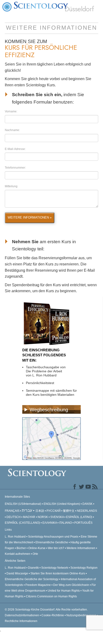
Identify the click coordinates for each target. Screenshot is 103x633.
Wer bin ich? (56, 548)
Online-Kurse (37, 548)
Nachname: (12, 130)
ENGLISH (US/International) (23, 504)
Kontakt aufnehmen (17, 554)
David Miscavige (17, 573)
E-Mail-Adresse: (15, 149)
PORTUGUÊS (83, 522)
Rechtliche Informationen (21, 621)
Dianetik (33, 567)
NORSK (43, 517)
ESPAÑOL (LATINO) (79, 517)
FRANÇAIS (12, 510)
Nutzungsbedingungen (81, 615)
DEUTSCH (13, 517)
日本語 (39, 510)
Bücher (21, 548)
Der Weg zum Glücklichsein (71, 585)
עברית (27, 510)
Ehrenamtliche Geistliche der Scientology (31, 579)
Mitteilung (11, 186)
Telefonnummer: (15, 167)
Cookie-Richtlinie (52, 615)
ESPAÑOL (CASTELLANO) (22, 522)
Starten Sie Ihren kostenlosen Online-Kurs (57, 573)
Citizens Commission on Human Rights (51, 596)
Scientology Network (54, 567)
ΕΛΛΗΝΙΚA (49, 522)
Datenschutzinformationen (22, 615)
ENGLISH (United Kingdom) (62, 504)
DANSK (87, 504)
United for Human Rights (64, 590)
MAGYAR (29, 517)
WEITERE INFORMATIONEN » (30, 217)
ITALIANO (65, 522)
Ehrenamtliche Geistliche (51, 542)
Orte (35, 554)
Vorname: (11, 111)
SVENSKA (57, 517)
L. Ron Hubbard (15, 536)
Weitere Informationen (81, 548)
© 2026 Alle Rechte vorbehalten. (46, 609)
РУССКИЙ (53, 510)
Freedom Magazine (38, 585)
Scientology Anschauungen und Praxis (53, 536)
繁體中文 (68, 510)
